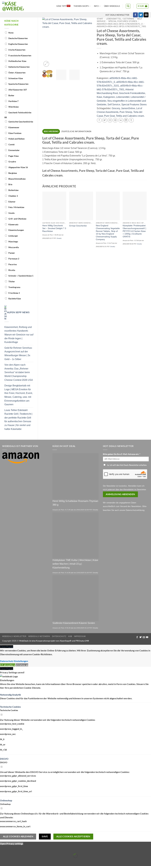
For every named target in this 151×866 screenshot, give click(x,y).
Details (59, 238)
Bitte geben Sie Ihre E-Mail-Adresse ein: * (121, 454)
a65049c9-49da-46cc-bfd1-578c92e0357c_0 (120, 24)
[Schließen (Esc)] (28, 848)
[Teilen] (20, 848)
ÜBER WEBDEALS (112, 6)
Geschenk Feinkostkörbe (132, 93)
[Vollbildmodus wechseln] (11, 848)
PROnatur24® (82, 640)
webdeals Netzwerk (39, 636)
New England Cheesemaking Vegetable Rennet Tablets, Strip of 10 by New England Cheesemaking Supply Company (108, 232)
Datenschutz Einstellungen (14, 661)
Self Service (113, 104)
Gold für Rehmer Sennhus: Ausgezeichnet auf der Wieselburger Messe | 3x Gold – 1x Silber (18, 353)
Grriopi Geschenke (78, 225)
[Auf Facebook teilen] (99, 120)
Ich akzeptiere (7, 664)
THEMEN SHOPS (81, 6)
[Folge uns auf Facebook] (135, 14)
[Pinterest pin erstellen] (115, 120)
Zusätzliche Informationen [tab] (76, 131)
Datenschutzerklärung (135, 510)
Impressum (80, 636)
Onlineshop (6, 800)
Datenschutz (59, 636)
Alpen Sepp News (18, 312)
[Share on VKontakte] (120, 120)
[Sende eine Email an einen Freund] (109, 120)
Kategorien (109, 97)
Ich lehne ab (22, 664)
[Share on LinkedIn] (126, 120)
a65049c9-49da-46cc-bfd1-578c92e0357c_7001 (121, 26)
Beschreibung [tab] (51, 131)
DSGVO (4, 758)
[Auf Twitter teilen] (104, 120)
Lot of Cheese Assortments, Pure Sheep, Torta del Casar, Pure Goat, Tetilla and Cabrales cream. (121, 112)
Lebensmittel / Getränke (120, 19)
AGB (70, 636)
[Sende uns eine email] (146, 14)
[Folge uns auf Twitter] (140, 14)
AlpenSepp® (65, 640)
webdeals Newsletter (14, 636)
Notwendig (6, 694)
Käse (99, 97)
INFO (96, 6)
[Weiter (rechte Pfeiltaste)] (11, 861)
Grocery (116, 108)
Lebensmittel (122, 97)
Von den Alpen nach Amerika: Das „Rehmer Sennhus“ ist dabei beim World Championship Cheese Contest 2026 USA (18, 372)
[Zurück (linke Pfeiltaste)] (3, 861)
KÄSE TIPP (61, 6)
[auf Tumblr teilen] (131, 120)
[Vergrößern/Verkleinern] (3, 848)
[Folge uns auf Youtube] (147, 637)
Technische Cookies (10, 706)
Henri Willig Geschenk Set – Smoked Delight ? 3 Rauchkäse (54, 228)
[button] (128, 6)
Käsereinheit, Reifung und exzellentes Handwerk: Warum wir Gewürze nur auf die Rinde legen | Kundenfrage (18, 334)
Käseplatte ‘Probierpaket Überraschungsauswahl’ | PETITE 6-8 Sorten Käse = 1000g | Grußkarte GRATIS (134, 231)
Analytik (16, 694)
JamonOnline (128, 108)
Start (100, 19)
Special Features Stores (122, 21)
